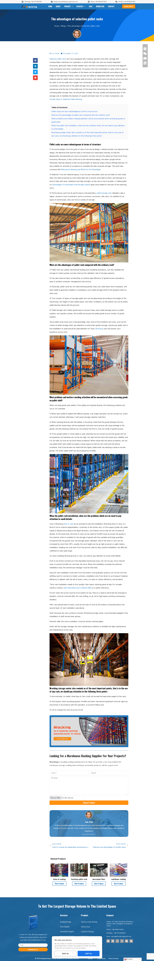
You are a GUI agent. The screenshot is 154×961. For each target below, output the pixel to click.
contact (111, 6)
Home (50, 6)
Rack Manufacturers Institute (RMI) (77, 588)
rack (71, 524)
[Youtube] (108, 941)
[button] (35, 60)
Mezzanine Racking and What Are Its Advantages (81, 169)
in (69, 524)
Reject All (65, 953)
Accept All (88, 953)
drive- (65, 524)
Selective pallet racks (58, 59)
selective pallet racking (89, 922)
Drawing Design (65, 922)
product (67, 6)
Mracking (99, 329)
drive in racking (59, 879)
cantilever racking (118, 879)
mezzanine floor (99, 879)
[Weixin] (131, 941)
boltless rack (85, 926)
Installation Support (67, 931)
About (58, 6)
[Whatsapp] (117, 941)
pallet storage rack (104, 193)
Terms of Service (113, 958)
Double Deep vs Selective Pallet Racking (66, 99)
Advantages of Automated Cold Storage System (71, 185)
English (130, 959)
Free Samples (65, 926)
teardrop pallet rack (79, 879)
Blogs (63, 26)
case (91, 6)
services (79, 6)
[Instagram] (122, 941)
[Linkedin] (113, 941)
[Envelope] (126, 941)
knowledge (100, 6)
